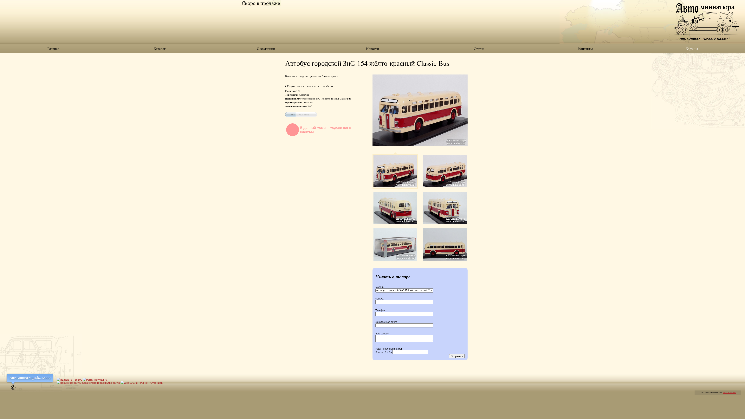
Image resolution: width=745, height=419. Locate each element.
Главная (53, 48)
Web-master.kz (729, 392)
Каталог (159, 48)
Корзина (692, 48)
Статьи (479, 48)
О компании (266, 48)
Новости (372, 48)
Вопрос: (383, 352)
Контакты (585, 48)
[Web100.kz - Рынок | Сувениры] (142, 382)
